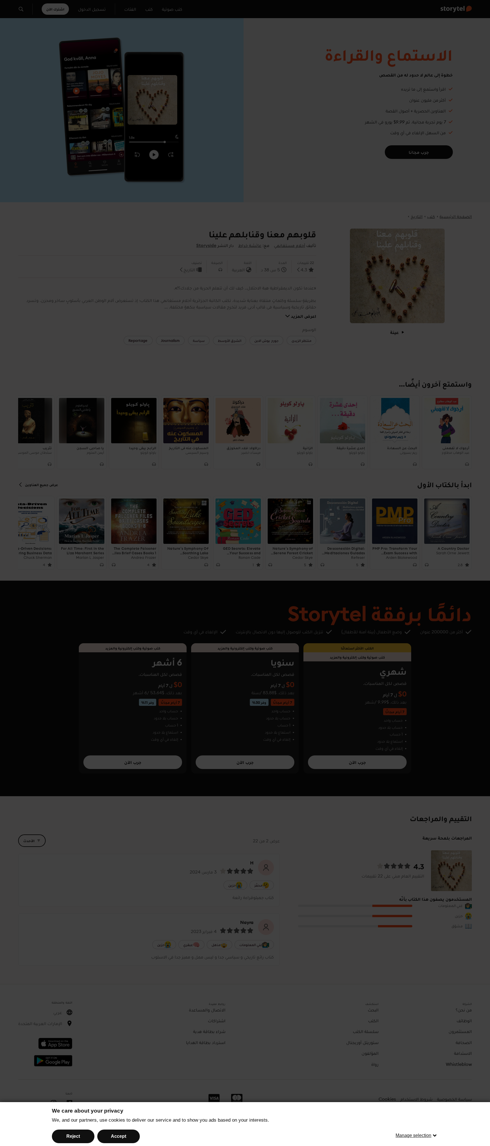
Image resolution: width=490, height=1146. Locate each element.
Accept (118, 1136)
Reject (73, 1136)
